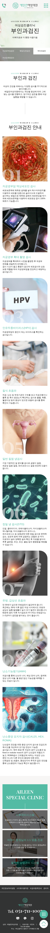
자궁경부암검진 (8, 51)
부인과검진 (42, 51)
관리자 (45, 888)
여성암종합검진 (8, 58)
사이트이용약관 (22, 888)
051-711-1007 (25, 910)
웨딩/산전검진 (25, 51)
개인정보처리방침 (8, 888)
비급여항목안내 (36, 888)
